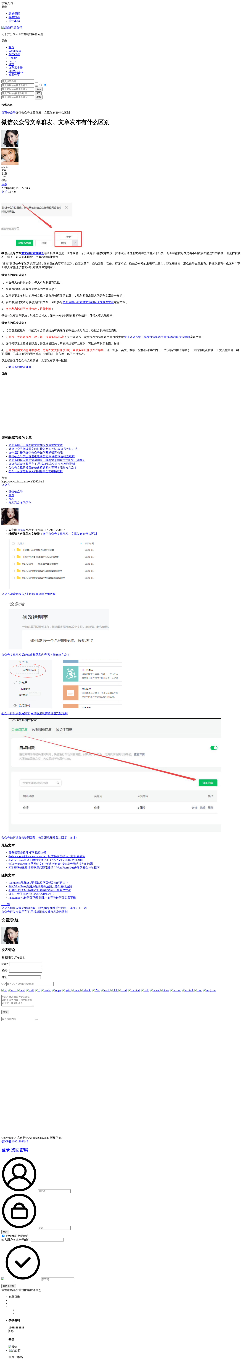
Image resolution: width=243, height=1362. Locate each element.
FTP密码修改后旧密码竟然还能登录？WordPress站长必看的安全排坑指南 (54, 867)
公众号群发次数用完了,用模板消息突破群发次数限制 (42, 463)
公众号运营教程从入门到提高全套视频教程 (36, 471)
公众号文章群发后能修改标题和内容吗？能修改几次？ (43, 467)
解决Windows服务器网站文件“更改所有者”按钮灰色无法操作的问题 (51, 863)
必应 (38, 89)
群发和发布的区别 (32, 253)
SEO (11, 64)
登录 (5, 1150)
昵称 (5, 963)
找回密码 (19, 1150)
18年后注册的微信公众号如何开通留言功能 (36, 452)
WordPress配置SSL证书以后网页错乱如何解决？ (38, 882)
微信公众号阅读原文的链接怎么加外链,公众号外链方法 (43, 448)
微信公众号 (16, 491)
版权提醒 (14, 13)
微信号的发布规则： (21, 367)
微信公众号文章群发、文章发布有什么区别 (70, 533)
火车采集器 (16, 67)
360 (38, 93)
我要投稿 (14, 17)
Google (13, 57)
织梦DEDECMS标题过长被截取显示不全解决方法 (40, 890)
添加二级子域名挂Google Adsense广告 (32, 893)
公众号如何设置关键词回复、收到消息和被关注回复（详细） (47, 460)
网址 (4, 977)
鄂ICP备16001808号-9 (14, 1141)
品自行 (17, 27)
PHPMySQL (16, 71)
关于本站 (14, 20)
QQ (3, 983)
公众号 (11, 112)
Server (12, 61)
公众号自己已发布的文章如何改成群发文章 (36, 445)
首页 (11, 47)
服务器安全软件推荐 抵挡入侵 (27, 852)
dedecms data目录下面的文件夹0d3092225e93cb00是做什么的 (46, 860)
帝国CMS (14, 54)
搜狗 (38, 97)
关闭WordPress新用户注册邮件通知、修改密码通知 (40, 886)
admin (21, 529)
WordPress (15, 50)
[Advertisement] (121, 404)
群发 (11, 495)
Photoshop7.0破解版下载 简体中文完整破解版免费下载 (42, 897)
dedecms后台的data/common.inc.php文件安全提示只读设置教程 (47, 856)
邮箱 (5, 970)
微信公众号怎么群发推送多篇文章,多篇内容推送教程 (157, 336)
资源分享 (14, 74)
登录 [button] (4, 6)
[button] (121, 41)
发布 (11, 498)
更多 (4, 184)
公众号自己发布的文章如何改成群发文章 (88, 302)
